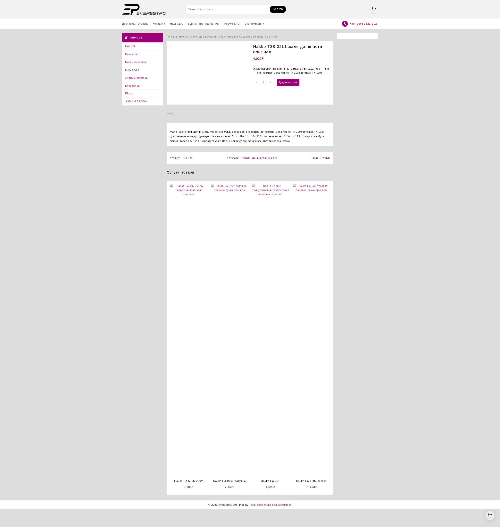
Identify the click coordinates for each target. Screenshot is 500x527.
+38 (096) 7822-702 (363, 23)
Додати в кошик (288, 82)
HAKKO (130, 46)
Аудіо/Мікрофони (136, 77)
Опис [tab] (171, 113)
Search (278, 9)
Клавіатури (132, 85)
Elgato (129, 93)
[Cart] (373, 9)
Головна (172, 36)
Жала (193, 36)
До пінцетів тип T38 (211, 36)
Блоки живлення (136, 62)
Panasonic (131, 54)
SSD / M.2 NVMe (136, 101)
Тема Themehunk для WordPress (270, 504)
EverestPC (225, 504)
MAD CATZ (132, 69)
